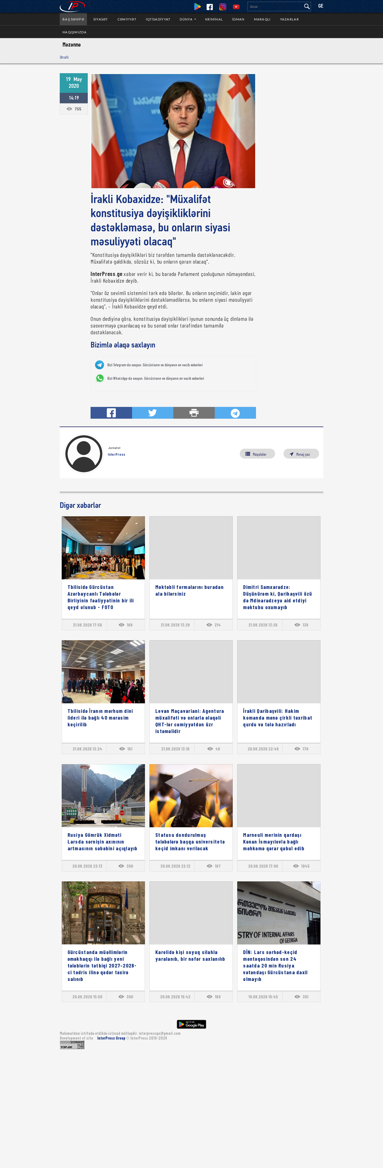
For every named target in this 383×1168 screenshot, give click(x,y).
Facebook (210, 7)
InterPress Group (111, 1038)
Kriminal (214, 19)
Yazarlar (289, 19)
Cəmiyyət (127, 19)
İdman (238, 19)
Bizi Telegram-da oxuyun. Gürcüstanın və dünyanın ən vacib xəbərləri (155, 365)
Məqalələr (259, 454)
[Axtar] (307, 6)
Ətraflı (64, 57)
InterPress (117, 454)
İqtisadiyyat (158, 19)
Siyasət (100, 19)
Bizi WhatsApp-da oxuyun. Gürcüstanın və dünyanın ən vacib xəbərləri (155, 378)
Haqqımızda (75, 32)
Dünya (186, 19)
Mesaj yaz (303, 454)
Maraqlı (262, 19)
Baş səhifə (73, 19)
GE (320, 6)
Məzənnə (72, 44)
